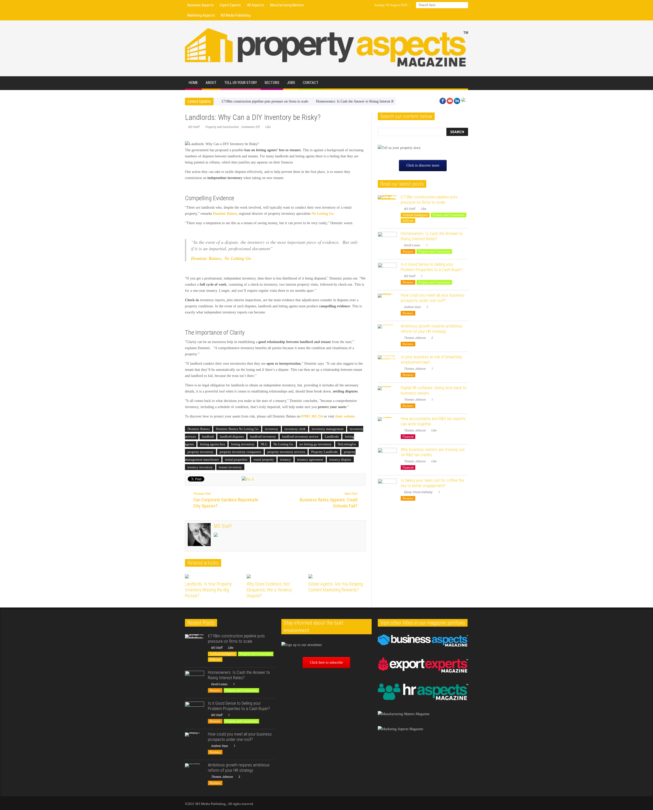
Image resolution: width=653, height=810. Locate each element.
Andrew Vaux (412, 307)
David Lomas (412, 245)
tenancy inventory (200, 467)
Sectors (272, 82)
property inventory (200, 452)
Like (268, 127)
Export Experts (230, 5)
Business (408, 251)
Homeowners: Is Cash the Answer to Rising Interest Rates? (358, 101)
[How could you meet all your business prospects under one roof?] (387, 303)
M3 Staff (193, 127)
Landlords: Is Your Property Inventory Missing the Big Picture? (208, 589)
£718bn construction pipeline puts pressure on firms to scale (265, 101)
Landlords (332, 436)
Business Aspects (200, 5)
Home (193, 82)
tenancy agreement (310, 459)
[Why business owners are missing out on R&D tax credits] (387, 457)
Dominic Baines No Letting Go (237, 429)
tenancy (285, 459)
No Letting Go (283, 444)
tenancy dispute (340, 459)
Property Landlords (324, 452)
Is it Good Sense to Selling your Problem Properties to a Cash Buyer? (432, 267)
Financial (408, 436)
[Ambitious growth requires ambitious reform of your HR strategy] (387, 334)
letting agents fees (212, 444)
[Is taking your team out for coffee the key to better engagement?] (387, 488)
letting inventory (243, 444)
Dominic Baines (198, 429)
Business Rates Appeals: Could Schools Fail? (328, 500)
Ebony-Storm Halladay (418, 492)
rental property (264, 459)
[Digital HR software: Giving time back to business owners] (387, 395)
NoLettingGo (347, 444)
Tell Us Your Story (240, 82)
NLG (264, 444)
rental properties (236, 459)
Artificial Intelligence (415, 215)
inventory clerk (295, 429)
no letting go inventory (315, 444)
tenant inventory (230, 467)
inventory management (328, 429)
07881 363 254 (312, 416)
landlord (208, 436)
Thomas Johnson (415, 338)
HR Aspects (255, 5)
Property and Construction (222, 127)
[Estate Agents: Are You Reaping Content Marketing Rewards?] (337, 576)
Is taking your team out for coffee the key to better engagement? (432, 483)
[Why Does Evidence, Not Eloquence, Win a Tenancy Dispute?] (276, 576)
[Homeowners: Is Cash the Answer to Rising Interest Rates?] (387, 241)
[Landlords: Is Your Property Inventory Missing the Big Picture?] (214, 576)
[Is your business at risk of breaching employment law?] (387, 364)
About (211, 82)
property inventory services (286, 452)
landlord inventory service (300, 436)
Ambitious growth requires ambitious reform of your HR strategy (431, 328)
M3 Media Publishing (235, 15)
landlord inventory (263, 436)
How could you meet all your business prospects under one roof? (432, 298)
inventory (271, 429)
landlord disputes (232, 436)
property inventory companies (240, 452)
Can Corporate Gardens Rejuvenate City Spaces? (225, 500)
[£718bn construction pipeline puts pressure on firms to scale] (387, 204)
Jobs (291, 82)
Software (408, 220)
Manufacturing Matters (287, 5)
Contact (311, 82)
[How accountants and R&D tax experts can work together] (387, 426)
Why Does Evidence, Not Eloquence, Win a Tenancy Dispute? (269, 589)
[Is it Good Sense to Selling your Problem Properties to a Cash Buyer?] (387, 272)
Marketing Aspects (201, 15)
